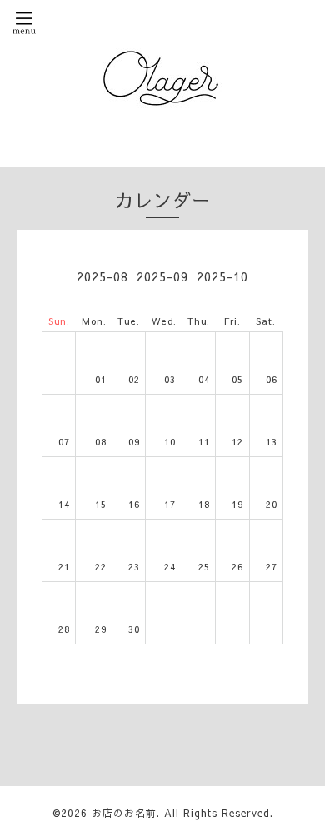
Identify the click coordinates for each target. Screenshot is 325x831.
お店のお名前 (124, 812)
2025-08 (102, 276)
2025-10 (222, 276)
